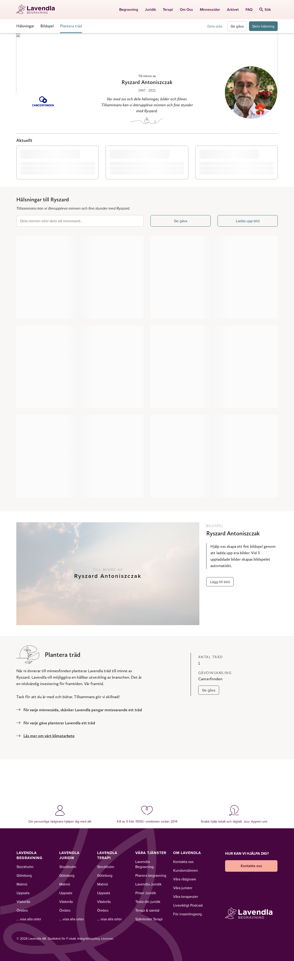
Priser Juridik (145, 892)
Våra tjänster (150, 852)
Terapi (168, 9)
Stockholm (25, 866)
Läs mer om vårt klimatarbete (49, 735)
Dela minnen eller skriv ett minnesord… (51, 220)
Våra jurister (182, 887)
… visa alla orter (29, 919)
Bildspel (47, 25)
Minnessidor (210, 9)
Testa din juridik (147, 901)
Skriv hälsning (263, 26)
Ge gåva (237, 26)
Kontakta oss (183, 861)
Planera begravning (150, 875)
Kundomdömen (185, 870)
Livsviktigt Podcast (188, 905)
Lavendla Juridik (69, 855)
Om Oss (186, 9)
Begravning (128, 9)
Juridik (150, 9)
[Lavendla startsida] (37, 9)
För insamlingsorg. (188, 913)
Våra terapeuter (185, 896)
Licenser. (107, 938)
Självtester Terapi (149, 919)
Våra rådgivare (184, 879)
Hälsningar (25, 25)
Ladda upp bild (248, 220)
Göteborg (24, 875)
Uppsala (23, 892)
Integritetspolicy (88, 938)
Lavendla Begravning (29, 855)
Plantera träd (71, 25)
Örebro (22, 910)
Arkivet (233, 9)
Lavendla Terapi (107, 855)
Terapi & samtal (147, 910)
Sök (268, 9)
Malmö (22, 884)
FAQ (249, 9)
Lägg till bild (220, 581)
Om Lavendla (187, 852)
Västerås (23, 901)
